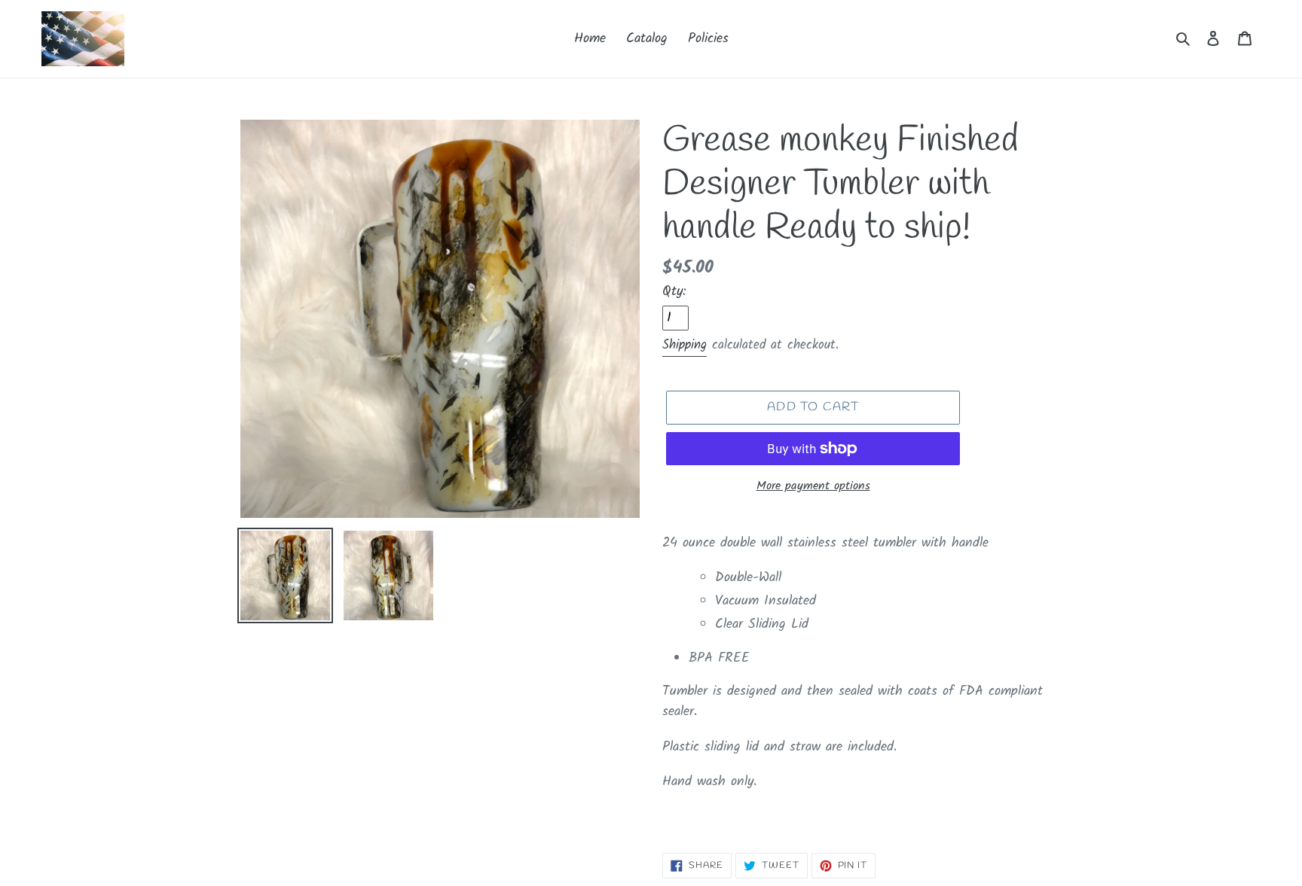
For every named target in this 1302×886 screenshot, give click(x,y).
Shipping (684, 345)
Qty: (674, 292)
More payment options (813, 486)
